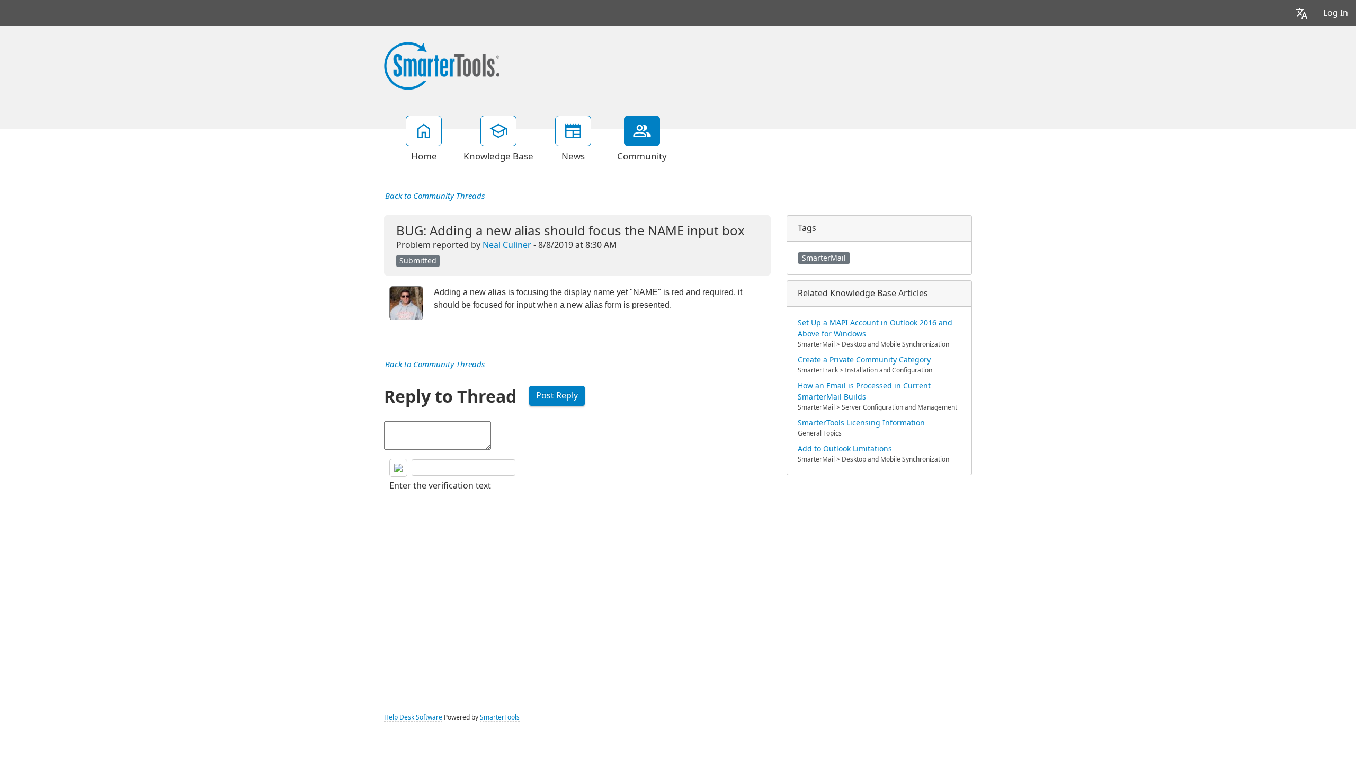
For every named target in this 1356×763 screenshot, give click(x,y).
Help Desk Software (413, 717)
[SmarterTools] (441, 65)
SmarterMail (824, 258)
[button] (1301, 13)
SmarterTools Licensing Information (861, 423)
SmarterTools (500, 717)
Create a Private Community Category (864, 360)
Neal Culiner (507, 245)
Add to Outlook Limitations (845, 449)
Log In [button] (1335, 13)
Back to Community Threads (435, 196)
